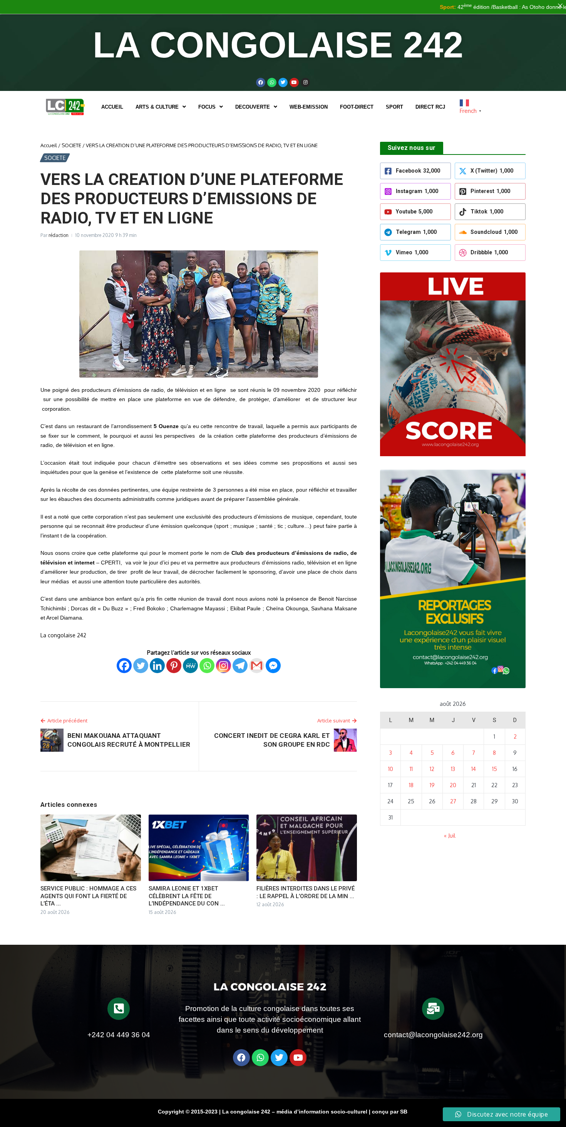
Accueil (112, 107)
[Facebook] (260, 82)
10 (390, 769)
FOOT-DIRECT (356, 107)
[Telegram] (240, 665)
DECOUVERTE (252, 107)
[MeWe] (190, 665)
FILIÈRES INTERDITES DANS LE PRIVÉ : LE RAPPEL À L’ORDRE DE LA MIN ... (305, 892)
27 (453, 801)
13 (453, 769)
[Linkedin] (157, 665)
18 (411, 785)
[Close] (560, 6)
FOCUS (207, 107)
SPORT (394, 107)
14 (473, 769)
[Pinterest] (173, 665)
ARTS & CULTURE (157, 107)
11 (411, 769)
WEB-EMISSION (309, 107)
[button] (161, 107)
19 (432, 785)
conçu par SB (389, 1112)
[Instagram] (223, 665)
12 (432, 769)
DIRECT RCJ (430, 107)
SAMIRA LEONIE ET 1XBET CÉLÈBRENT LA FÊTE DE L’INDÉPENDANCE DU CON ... (187, 896)
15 (494, 769)
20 (453, 785)
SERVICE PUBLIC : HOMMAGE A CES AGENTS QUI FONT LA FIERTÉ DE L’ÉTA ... (88, 896)
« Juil (449, 835)
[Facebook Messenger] (273, 665)
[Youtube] (294, 82)
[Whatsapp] (271, 82)
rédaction (59, 235)
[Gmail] (256, 665)
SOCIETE (71, 145)
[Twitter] (283, 82)
